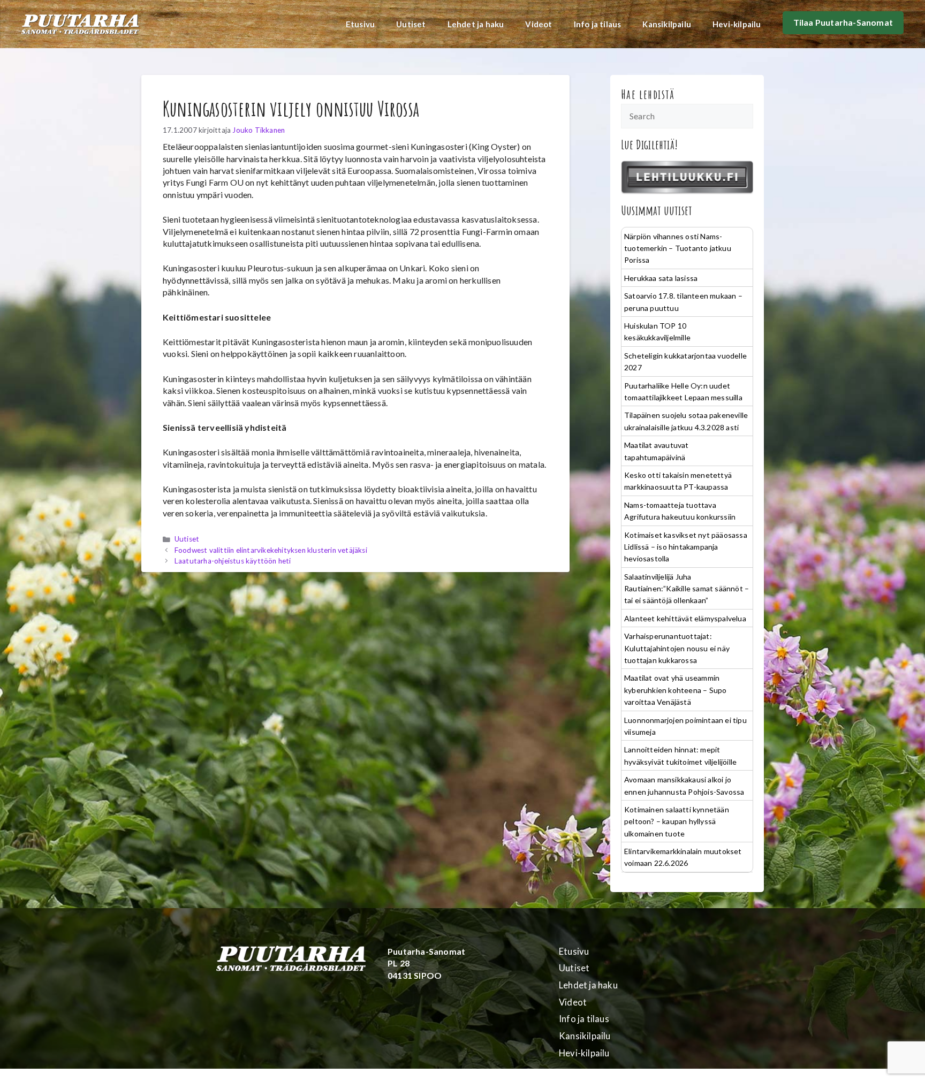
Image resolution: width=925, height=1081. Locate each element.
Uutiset (411, 24)
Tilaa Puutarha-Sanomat (843, 22)
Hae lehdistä (648, 94)
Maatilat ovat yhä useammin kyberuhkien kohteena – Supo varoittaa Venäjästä (675, 689)
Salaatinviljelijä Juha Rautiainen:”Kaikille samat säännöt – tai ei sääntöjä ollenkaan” (686, 588)
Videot (538, 24)
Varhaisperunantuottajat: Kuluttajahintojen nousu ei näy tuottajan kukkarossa (677, 648)
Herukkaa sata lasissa (660, 278)
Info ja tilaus (597, 24)
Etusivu (360, 24)
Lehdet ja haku (476, 24)
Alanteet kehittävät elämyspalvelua (685, 618)
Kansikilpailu (666, 24)
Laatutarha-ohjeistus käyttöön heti (233, 561)
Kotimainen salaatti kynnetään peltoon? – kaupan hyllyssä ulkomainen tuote (676, 821)
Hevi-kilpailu (736, 24)
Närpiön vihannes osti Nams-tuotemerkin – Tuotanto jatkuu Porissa (677, 248)
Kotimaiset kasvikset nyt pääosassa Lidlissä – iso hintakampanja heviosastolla (685, 547)
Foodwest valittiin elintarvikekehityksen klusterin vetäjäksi (271, 550)
